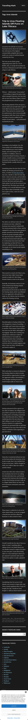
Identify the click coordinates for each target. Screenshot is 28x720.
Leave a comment (19, 621)
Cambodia (7, 647)
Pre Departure (8, 672)
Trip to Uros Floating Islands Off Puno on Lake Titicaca (13, 24)
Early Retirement (9, 655)
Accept (14, 706)
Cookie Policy (10, 717)
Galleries (6, 658)
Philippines (7, 670)
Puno (6, 621)
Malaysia (6, 666)
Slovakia (6, 676)
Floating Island (8, 620)
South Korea (7, 679)
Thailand (6, 681)
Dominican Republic (10, 653)
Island (14, 620)
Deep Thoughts (8, 651)
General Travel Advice (10, 660)
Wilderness (7, 683)
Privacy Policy (17, 717)
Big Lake (16, 618)
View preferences (14, 714)
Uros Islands (11, 621)
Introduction (7, 662)
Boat (20, 618)
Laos (5, 664)
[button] (26, 692)
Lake (17, 620)
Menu (23, 5)
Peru (12, 618)
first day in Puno (19, 172)
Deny (14, 710)
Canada (6, 649)
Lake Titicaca (22, 620)
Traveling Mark (9, 6)
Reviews (6, 674)
